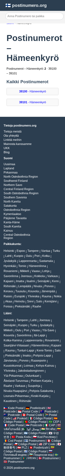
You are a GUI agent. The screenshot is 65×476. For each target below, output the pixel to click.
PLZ (24, 447)
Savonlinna (11, 276)
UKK (7, 148)
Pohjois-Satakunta (41, 390)
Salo (39, 301)
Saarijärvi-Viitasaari (16, 345)
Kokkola (39, 276)
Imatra (20, 281)
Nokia (57, 296)
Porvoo (49, 286)
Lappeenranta (28, 260)
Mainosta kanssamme (18, 143)
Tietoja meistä (12, 131)
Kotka (46, 255)
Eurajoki (19, 296)
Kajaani (9, 281)
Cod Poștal (15, 440)
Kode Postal (16, 408)
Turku (56, 250)
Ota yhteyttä (11, 135)
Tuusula (20, 291)
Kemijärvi (51, 301)
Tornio (22, 266)
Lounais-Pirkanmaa (16, 395)
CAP (52, 425)
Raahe (36, 306)
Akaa (8, 301)
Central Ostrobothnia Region (17, 236)
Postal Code (30, 411)
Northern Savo (13, 184)
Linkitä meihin (12, 139)
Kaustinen (10, 401)
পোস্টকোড (31, 458)
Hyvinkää (10, 266)
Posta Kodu (23, 436)
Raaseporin (38, 360)
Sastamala (46, 260)
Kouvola (33, 291)
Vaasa (36, 271)
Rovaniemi (11, 271)
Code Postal (16, 425)
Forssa (8, 306)
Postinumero (37, 440)
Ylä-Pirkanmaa (13, 375)
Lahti (8, 255)
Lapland (9, 168)
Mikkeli (24, 271)
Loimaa (28, 365)
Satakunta (10, 205)
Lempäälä (24, 286)
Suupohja (34, 385)
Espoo (21, 250)
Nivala (38, 286)
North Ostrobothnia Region (21, 176)
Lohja (45, 271)
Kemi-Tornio (44, 350)
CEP (56, 421)
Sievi (30, 301)
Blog (7, 152)
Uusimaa (9, 164)
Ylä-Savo (48, 330)
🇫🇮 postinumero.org (26, 5)
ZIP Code (49, 444)
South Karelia (12, 226)
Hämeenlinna (37, 266)
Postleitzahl (37, 408)
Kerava (8, 291)
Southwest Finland (16, 180)
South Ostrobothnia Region (21, 193)
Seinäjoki (43, 281)
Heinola (19, 301)
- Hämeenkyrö (32, 91)
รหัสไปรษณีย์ (12, 429)
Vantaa (45, 250)
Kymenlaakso (12, 214)
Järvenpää (48, 291)
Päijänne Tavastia (15, 218)
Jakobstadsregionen (31, 370)
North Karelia (12, 201)
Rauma (46, 296)
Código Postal (42, 418)
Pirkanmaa (11, 172)
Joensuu (26, 276)
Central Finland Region (19, 189)
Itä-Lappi (39, 335)
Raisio (8, 296)
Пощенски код (43, 454)
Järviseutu (10, 360)
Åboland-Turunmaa (16, 380)
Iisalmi (31, 281)
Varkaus (52, 276)
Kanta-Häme (12, 222)
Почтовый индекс (15, 454)
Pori (37, 255)
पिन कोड (50, 429)
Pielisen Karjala (41, 380)
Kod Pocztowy (46, 436)
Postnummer (12, 458)
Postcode (10, 411)
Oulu (29, 255)
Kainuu (8, 230)
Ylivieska (33, 296)
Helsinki (9, 250)
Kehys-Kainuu (45, 365)
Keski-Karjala (40, 395)
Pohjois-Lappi (42, 355)
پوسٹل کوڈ (33, 429)
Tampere (33, 250)
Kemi (55, 281)
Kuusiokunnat (12, 365)
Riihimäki (10, 286)
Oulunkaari (32, 375)
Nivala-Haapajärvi (15, 390)
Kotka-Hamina (13, 340)
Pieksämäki (22, 306)
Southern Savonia (15, 197)
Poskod (22, 418)
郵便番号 (9, 447)
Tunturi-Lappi (25, 350)
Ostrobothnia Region (17, 209)
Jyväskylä (10, 260)
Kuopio (18, 255)
